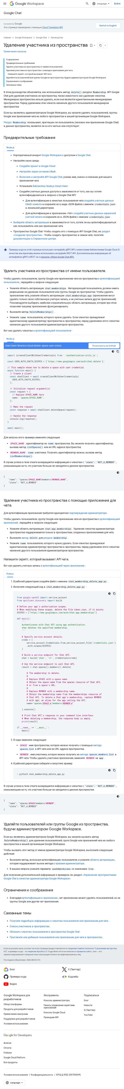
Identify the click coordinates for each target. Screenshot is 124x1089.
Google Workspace (23, 37)
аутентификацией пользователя (53, 330)
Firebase (8, 1052)
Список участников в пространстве (29, 926)
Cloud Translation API (52, 27)
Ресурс (15, 122)
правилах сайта (84, 951)
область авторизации (102, 859)
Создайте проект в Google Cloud (37, 166)
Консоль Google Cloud (54, 1012)
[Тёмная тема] (113, 351)
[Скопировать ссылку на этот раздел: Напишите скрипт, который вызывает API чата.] (72, 559)
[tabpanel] (62, 197)
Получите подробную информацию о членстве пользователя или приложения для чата (59, 920)
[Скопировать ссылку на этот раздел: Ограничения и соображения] (56, 890)
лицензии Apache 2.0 (37, 951)
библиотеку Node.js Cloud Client (50, 186)
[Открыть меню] (5, 3)
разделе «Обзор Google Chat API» (57, 257)
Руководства (57, 37)
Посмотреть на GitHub (104, 345)
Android (7, 1043)
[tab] (10, 147)
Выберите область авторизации (31, 222)
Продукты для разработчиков (18, 1009)
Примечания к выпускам (16, 1014)
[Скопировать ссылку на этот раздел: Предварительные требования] (59, 138)
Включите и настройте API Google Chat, (41, 177)
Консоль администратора (57, 1000)
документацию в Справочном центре (34, 238)
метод (29, 537)
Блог (86, 1000)
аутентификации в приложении (39, 897)
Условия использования (16, 1023)
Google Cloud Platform (14, 1057)
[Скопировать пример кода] (117, 351)
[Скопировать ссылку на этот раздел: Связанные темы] (34, 913)
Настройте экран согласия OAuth (37, 171)
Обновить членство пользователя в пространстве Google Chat (45, 931)
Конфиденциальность (42, 1075)
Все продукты (10, 1062)
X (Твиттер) (89, 1010)
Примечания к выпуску (15, 51)
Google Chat (12, 13)
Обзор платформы (13, 1004)
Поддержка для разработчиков (19, 1019)
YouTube (88, 1015)
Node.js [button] (11, 147)
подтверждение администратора (88, 513)
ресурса (55, 537)
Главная (7, 37)
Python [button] (10, 573)
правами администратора (69, 863)
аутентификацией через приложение (63, 565)
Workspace (35, 4)
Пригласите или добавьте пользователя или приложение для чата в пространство (56, 937)
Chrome (7, 1048)
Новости (88, 1005)
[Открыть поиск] (87, 3)
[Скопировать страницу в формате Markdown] (100, 45)
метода (97, 754)
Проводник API (51, 1017)
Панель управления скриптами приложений (59, 1006)
